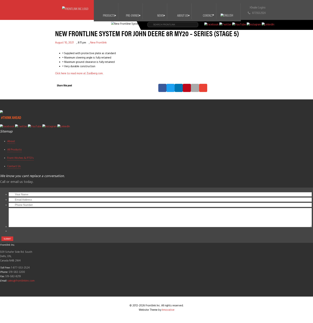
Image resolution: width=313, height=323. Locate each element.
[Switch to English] (228, 10)
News (160, 15)
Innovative (168, 310)
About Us (182, 15)
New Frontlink (98, 43)
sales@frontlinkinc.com (21, 281)
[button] (162, 88)
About (11, 141)
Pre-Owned (132, 15)
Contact (208, 15)
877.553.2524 (259, 12)
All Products (14, 150)
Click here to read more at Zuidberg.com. (79, 73)
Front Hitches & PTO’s (20, 158)
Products (109, 15)
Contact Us (14, 166)
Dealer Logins (258, 7)
